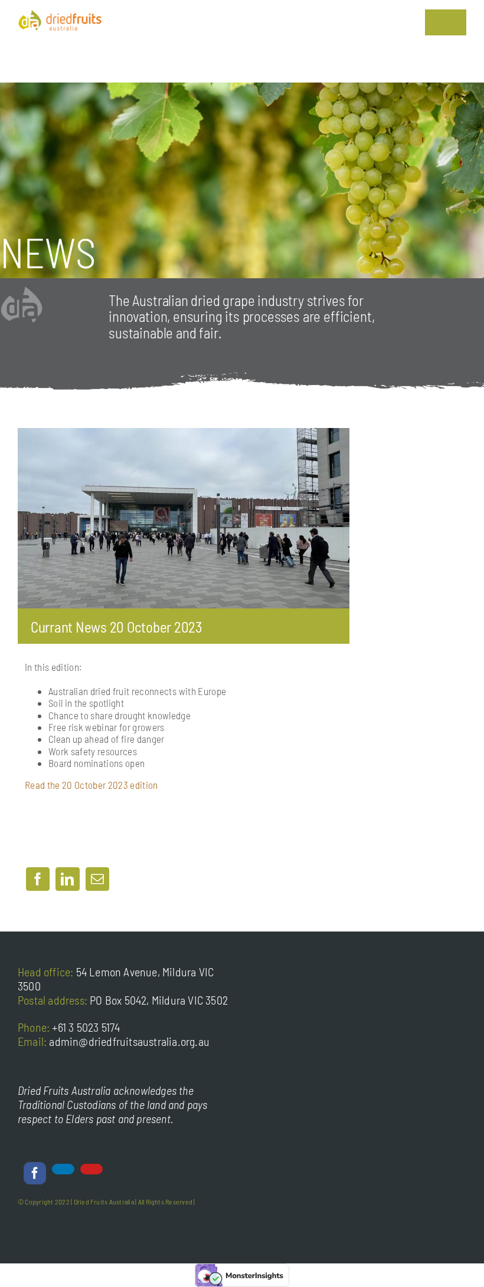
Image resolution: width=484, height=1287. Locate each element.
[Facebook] (38, 879)
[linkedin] (63, 1169)
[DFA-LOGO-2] (60, 14)
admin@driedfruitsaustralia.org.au (129, 1041)
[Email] (97, 879)
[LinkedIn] (67, 879)
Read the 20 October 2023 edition (91, 785)
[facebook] (35, 1173)
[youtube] (91, 1169)
